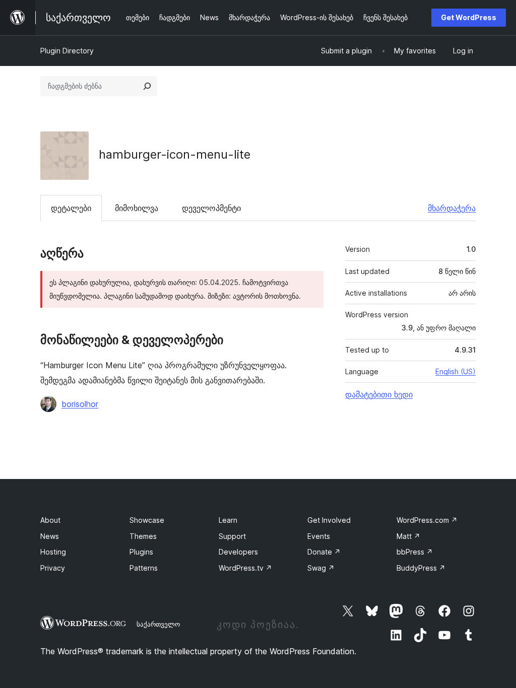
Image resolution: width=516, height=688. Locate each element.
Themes (143, 536)
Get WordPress (468, 17)
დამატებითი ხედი (379, 394)
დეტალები (71, 208)
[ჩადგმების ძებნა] (147, 86)
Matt (408, 536)
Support (232, 536)
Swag (321, 568)
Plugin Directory (67, 50)
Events (318, 536)
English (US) (455, 371)
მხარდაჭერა (452, 208)
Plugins (141, 551)
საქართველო (158, 624)
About (50, 520)
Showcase (147, 520)
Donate (324, 551)
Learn (228, 520)
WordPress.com (427, 520)
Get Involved (329, 520)
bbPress (415, 551)
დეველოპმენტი (211, 208)
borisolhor (79, 404)
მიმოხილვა (136, 208)
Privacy (52, 568)
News (49, 536)
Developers (238, 551)
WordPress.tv (245, 568)
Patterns (144, 568)
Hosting (53, 551)
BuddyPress (421, 568)
